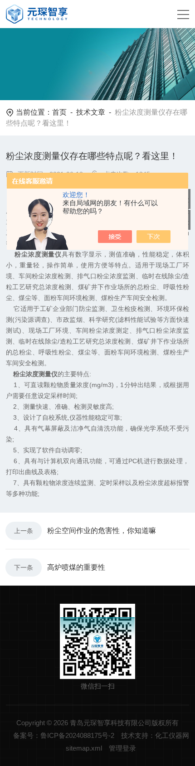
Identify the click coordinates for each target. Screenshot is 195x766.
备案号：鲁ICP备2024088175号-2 (63, 735)
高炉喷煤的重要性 (76, 567)
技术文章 (90, 112)
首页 (59, 112)
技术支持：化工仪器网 (155, 735)
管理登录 (122, 748)
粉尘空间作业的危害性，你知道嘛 (101, 530)
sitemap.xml (84, 748)
